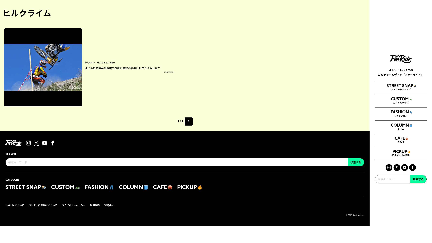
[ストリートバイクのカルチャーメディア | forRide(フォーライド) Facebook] (412, 167)
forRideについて (14, 205)
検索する (418, 179)
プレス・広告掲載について (43, 205)
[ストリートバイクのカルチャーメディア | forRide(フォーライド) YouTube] (404, 167)
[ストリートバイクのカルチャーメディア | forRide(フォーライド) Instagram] (389, 167)
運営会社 (109, 205)
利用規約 (95, 205)
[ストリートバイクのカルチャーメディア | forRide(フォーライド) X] (397, 167)
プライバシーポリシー (73, 205)
